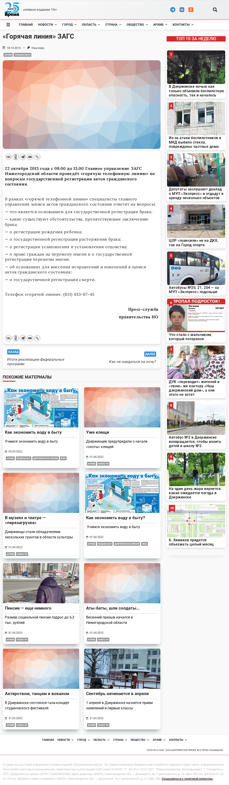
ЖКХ (63, 458)
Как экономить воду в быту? (115, 517)
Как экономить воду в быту (33, 432)
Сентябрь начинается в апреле (117, 693)
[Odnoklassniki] (16, 157)
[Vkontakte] (8, 157)
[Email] (30, 157)
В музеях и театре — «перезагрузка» (25, 520)
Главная (26, 24)
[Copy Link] (37, 157)
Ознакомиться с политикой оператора (187, 778)
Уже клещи (97, 432)
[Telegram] (23, 157)
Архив (158, 24)
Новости (45, 24)
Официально (22, 55)
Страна (111, 24)
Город (67, 24)
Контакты (181, 24)
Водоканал (23, 458)
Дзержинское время (45, 458)
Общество (135, 24)
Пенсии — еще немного (28, 608)
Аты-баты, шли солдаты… (113, 608)
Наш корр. (38, 48)
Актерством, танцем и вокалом (37, 693)
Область (89, 24)
